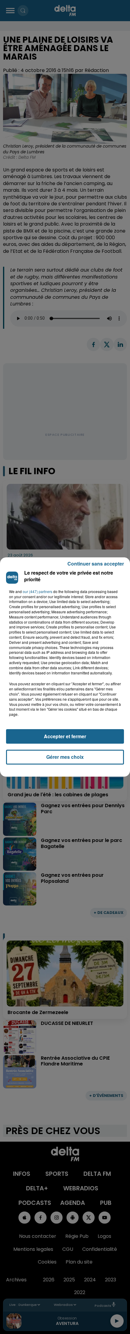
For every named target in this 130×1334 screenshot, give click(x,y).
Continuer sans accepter (95, 563)
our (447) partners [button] (37, 591)
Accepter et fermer (65, 736)
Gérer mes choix (65, 756)
